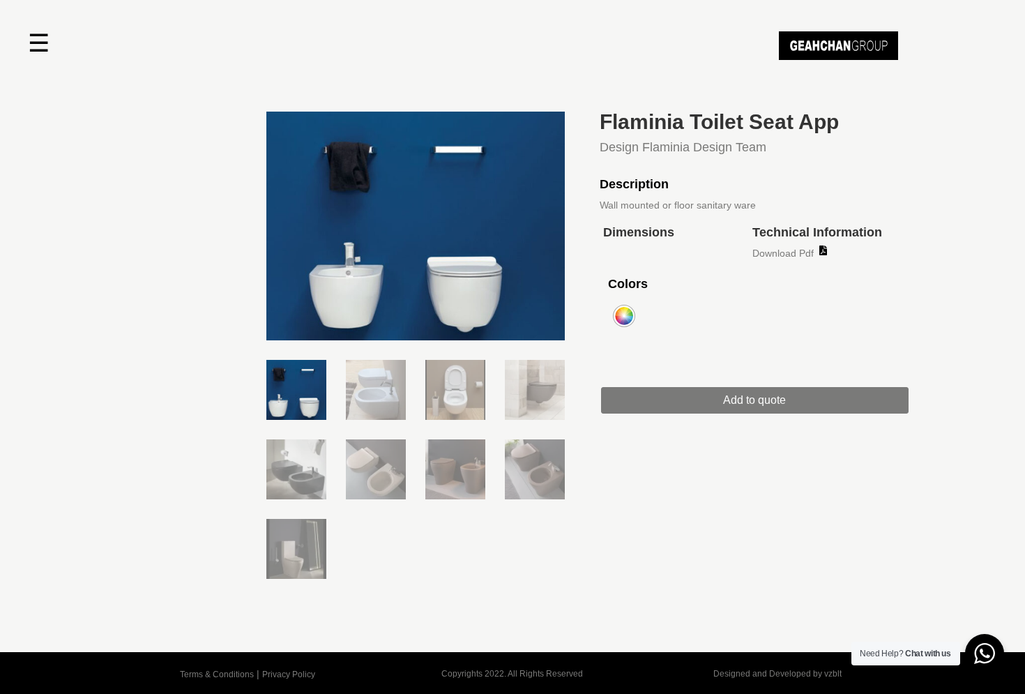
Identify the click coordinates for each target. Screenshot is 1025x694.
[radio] (624, 315)
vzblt (833, 674)
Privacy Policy (288, 674)
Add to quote (754, 400)
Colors (628, 284)
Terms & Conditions (217, 674)
